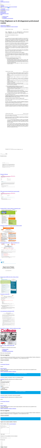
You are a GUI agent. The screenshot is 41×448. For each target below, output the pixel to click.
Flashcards (7, 1)
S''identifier (2, 5)
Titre (1, 380)
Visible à (1, 386)
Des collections (6, 9)
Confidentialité (5, 371)
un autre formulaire (12, 423)
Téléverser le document (4, 6)
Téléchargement (3, 25)
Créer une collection (4, 389)
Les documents (3, 1)
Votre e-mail (2, 434)
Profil (1, 14)
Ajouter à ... (8, 25)
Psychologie (5, 17)
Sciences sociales (5, 16)
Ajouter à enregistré (14, 26)
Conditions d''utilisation (12, 371)
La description (4, 382)
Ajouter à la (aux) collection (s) (5, 26)
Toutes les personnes (5, 387)
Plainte (1, 368)
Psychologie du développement (8, 18)
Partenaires (5, 368)
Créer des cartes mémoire (12, 6)
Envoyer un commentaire (5, 415)
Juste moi (3, 388)
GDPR (1, 371)
